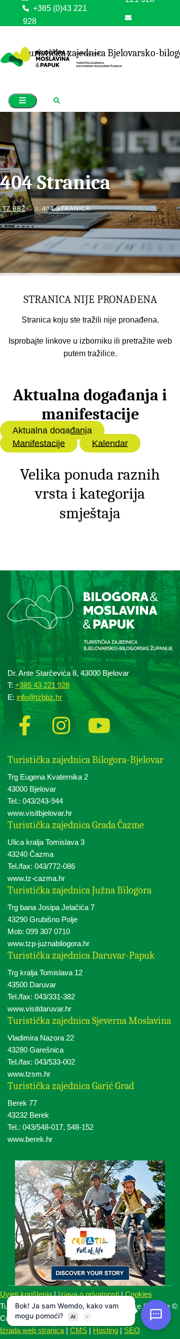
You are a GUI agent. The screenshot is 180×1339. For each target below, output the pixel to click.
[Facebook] (24, 724)
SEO (132, 1330)
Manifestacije (38, 443)
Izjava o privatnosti (88, 1294)
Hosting (105, 1330)
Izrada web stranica (32, 1330)
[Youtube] (97, 724)
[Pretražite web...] (56, 101)
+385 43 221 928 (42, 685)
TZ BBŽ (14, 208)
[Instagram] (61, 724)
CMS (78, 1330)
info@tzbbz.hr (150, 30)
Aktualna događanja (52, 430)
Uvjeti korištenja (26, 1294)
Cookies (138, 1294)
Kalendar (110, 443)
